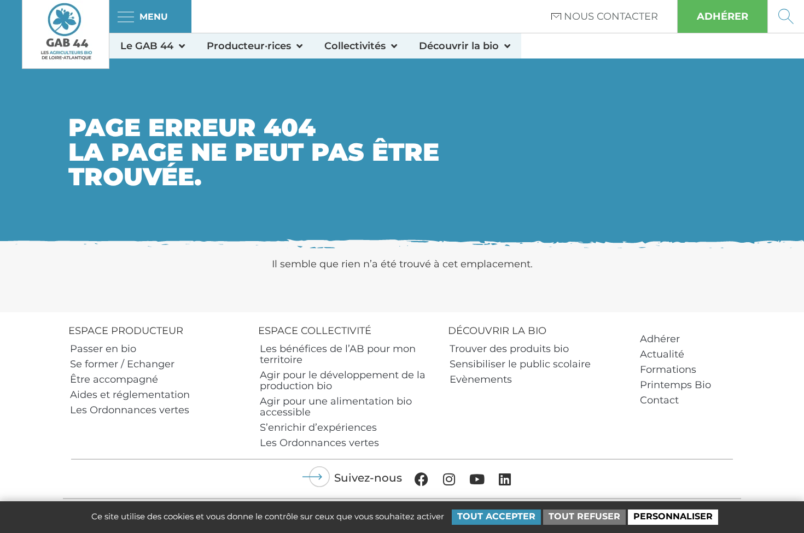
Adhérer (660, 339)
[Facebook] (421, 479)
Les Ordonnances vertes (129, 410)
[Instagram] (449, 479)
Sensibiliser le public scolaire (520, 364)
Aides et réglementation (130, 395)
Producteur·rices (249, 46)
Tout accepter (496, 516)
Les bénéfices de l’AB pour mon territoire (338, 354)
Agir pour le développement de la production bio (343, 380)
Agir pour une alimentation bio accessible (336, 406)
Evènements (481, 379)
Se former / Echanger (122, 364)
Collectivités (355, 46)
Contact (659, 400)
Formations (668, 370)
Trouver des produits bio (509, 349)
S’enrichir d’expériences (318, 427)
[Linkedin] (504, 479)
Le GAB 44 (146, 46)
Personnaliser (673, 516)
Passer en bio (103, 349)
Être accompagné (114, 379)
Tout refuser (584, 516)
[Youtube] (477, 479)
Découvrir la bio (459, 46)
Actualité (662, 354)
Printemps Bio (675, 385)
